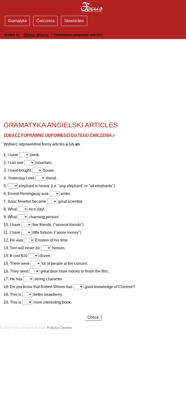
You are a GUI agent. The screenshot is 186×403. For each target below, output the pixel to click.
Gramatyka (17, 21)
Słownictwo (74, 21)
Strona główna (35, 35)
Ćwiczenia (45, 21)
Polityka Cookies (59, 328)
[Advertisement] (93, 368)
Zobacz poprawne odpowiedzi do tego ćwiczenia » (59, 135)
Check (93, 317)
